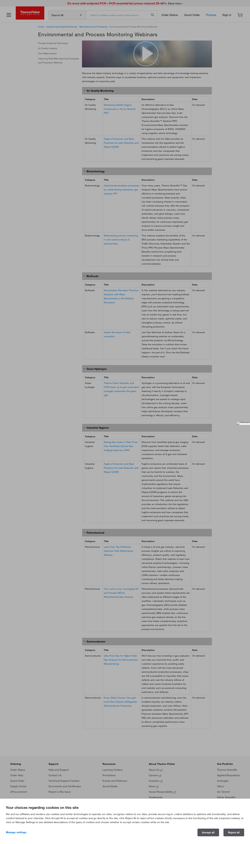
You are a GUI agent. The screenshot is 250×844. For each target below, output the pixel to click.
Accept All (208, 832)
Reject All (234, 832)
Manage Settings (16, 832)
